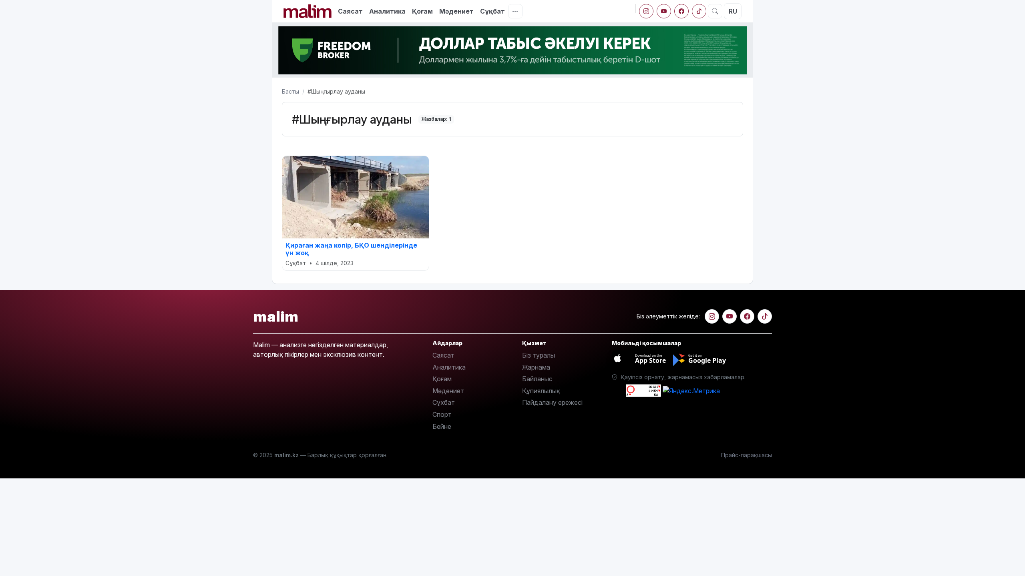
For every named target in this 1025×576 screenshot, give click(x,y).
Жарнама (536, 367)
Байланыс (537, 379)
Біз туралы (538, 355)
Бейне (441, 426)
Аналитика (387, 11)
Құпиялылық (541, 391)
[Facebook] (681, 11)
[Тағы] (515, 11)
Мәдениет (456, 11)
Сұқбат (492, 11)
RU (733, 11)
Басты (290, 91)
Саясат (350, 11)
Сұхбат (443, 402)
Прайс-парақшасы (746, 455)
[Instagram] (646, 11)
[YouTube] (664, 11)
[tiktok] (699, 11)
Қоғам (422, 11)
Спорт (442, 414)
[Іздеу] (715, 11)
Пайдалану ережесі (552, 402)
